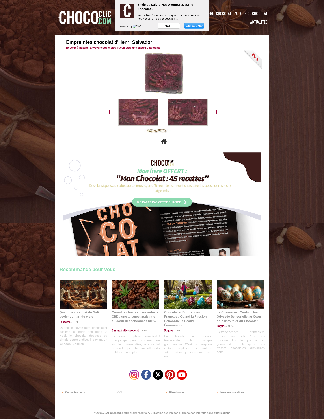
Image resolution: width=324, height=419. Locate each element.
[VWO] (137, 26)
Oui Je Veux (194, 26)
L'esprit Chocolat (217, 13)
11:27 (74, 322)
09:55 (143, 330)
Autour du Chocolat (251, 13)
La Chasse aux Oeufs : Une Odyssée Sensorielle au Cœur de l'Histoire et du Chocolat (239, 317)
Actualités (259, 22)
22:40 (230, 326)
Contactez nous (75, 392)
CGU (120, 392)
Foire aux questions (231, 392)
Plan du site (176, 392)
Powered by (126, 26)
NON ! (169, 26)
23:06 (177, 330)
